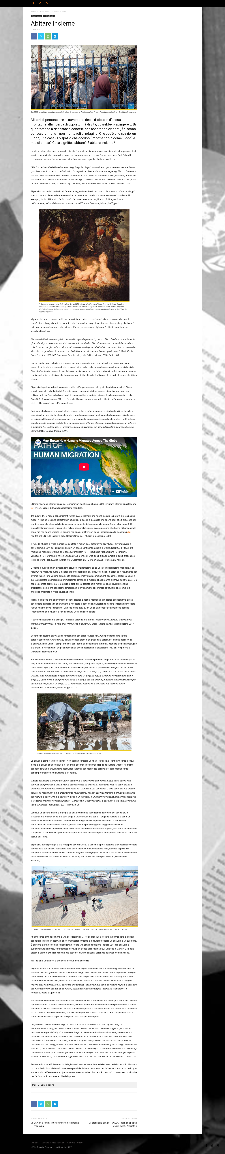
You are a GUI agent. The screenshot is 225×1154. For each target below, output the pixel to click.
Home (33, 11)
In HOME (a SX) (49, 16)
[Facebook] (33, 3)
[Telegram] (55, 36)
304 (32, 507)
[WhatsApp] (48, 36)
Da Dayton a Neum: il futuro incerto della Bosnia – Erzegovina (55, 1124)
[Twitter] (47, 3)
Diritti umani (44, 11)
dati (129, 531)
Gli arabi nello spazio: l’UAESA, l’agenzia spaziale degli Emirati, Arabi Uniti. (113, 1124)
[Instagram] (40, 3)
